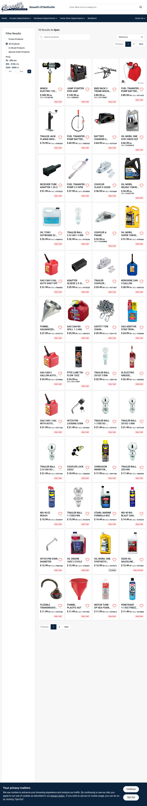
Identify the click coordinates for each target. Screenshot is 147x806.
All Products (14, 44)
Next (141, 44)
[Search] (141, 7)
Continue (131, 789)
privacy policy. (58, 795)
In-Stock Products (17, 48)
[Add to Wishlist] (60, 89)
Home (4, 18)
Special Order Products (19, 52)
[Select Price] (29, 71)
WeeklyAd (92, 18)
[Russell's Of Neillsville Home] (14, 7)
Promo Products (16, 39)
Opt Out (131, 797)
